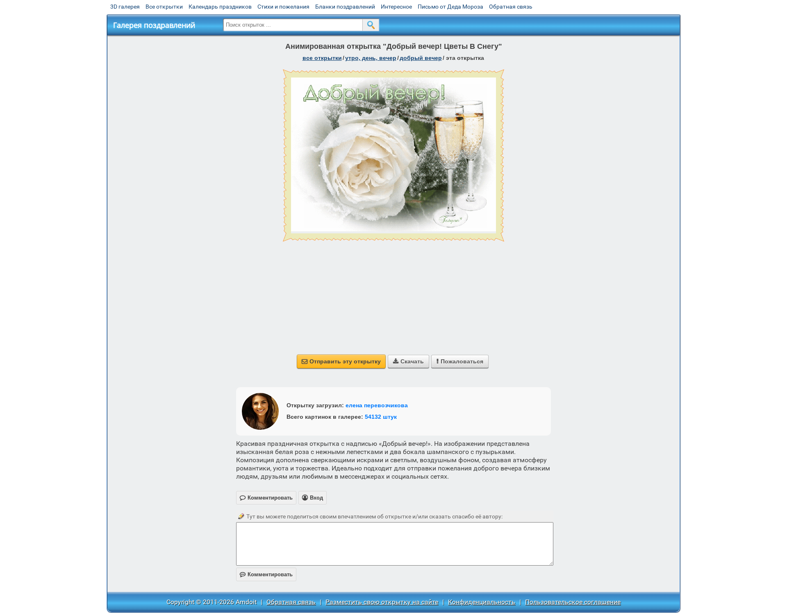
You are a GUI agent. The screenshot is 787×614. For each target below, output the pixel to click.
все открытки (322, 58)
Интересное (396, 6)
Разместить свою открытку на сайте (381, 602)
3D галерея (125, 6)
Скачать (408, 361)
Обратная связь (510, 6)
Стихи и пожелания (283, 6)
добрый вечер (421, 58)
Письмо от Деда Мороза (450, 6)
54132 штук (381, 416)
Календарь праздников (220, 6)
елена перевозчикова (377, 405)
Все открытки (164, 6)
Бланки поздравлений (345, 6)
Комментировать (266, 574)
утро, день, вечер (370, 58)
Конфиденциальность (481, 602)
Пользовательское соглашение (573, 602)
